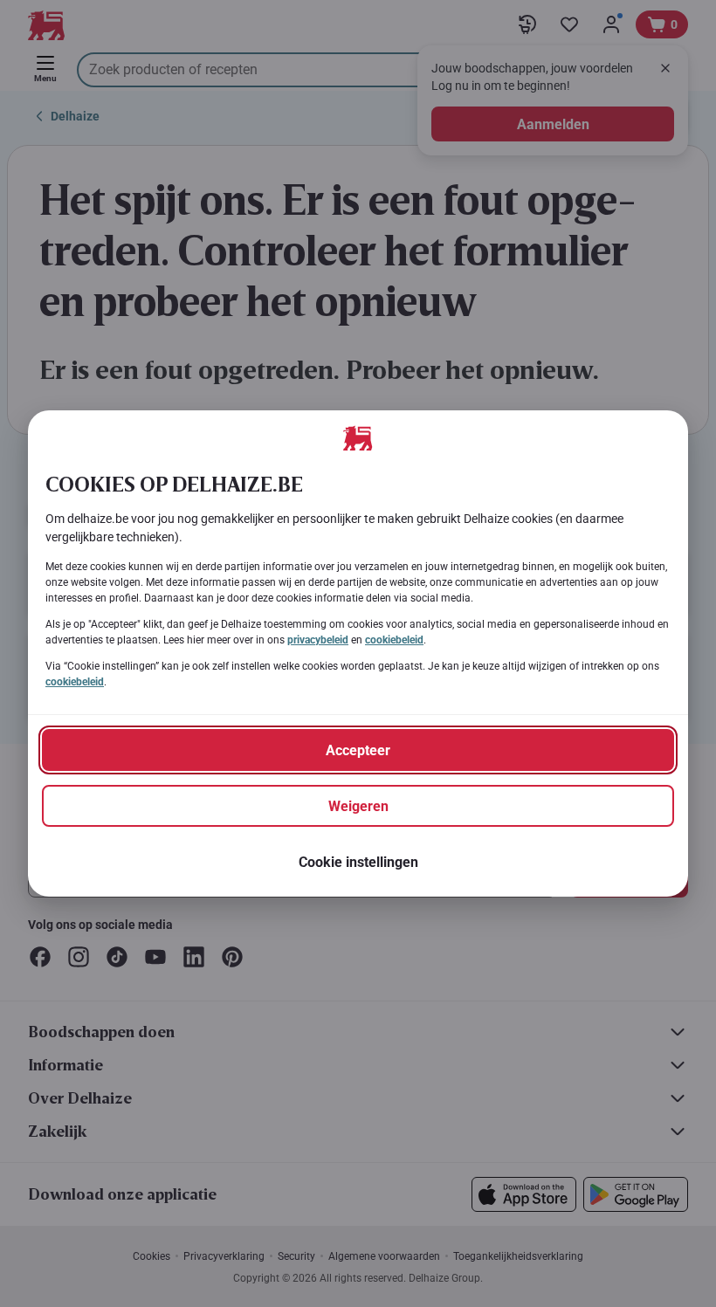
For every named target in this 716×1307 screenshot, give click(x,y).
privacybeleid (317, 640)
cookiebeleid (394, 640)
